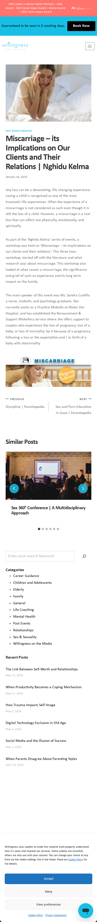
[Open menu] (90, 46)
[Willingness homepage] (42, 46)
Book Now (81, 26)
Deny (48, 892)
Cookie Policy (75, 859)
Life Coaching (23, 610)
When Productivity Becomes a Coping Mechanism (44, 687)
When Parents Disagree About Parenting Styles (41, 759)
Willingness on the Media (32, 644)
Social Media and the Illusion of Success (36, 741)
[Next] (83, 488)
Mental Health (24, 617)
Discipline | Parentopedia (25, 403)
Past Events (21, 623)
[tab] (39, 529)
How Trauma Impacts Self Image (30, 705)
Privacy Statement (55, 915)
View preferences (48, 904)
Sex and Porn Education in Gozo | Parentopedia (73, 406)
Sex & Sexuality (24, 637)
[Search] (84, 556)
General (19, 603)
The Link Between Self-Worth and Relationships (42, 669)
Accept (48, 879)
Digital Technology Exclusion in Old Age (36, 723)
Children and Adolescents (32, 583)
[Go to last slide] (14, 488)
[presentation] (48, 476)
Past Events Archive (19, 131)
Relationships (23, 630)
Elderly (18, 590)
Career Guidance (26, 576)
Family (18, 596)
